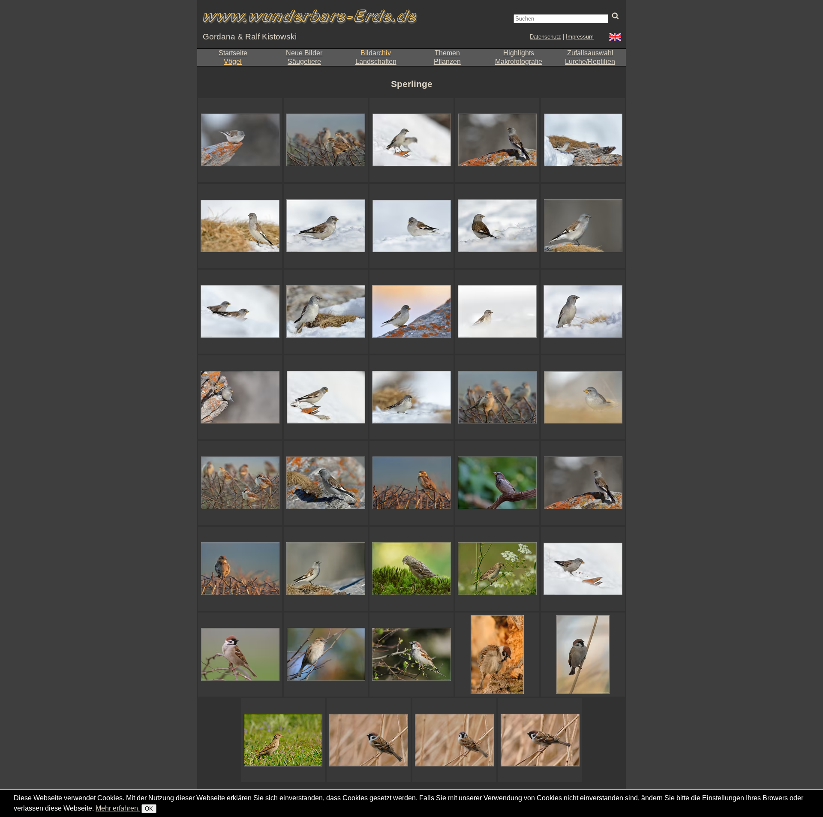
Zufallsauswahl (590, 53)
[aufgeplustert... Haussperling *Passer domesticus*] (240, 483)
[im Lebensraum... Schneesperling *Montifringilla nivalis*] (326, 312)
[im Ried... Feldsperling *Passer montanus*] (540, 740)
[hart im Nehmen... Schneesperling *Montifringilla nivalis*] (583, 569)
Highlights (518, 53)
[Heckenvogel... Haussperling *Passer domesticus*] (411, 483)
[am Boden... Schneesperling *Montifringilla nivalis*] (583, 397)
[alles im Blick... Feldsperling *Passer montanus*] (454, 740)
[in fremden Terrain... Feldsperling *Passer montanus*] (583, 655)
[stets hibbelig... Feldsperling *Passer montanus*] (240, 655)
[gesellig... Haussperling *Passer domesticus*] (326, 140)
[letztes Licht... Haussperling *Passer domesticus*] (240, 569)
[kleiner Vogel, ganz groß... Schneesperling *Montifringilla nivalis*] (240, 226)
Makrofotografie (518, 61)
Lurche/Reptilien (590, 61)
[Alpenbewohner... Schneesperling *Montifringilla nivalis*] (326, 569)
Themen (447, 53)
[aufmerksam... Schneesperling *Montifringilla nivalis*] (497, 226)
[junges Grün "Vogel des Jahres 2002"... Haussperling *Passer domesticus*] (411, 655)
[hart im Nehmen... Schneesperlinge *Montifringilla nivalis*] (240, 312)
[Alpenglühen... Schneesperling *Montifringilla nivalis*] (411, 312)
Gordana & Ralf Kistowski (250, 36)
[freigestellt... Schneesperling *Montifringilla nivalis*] (583, 226)
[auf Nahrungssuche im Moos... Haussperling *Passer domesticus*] (411, 569)
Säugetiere (304, 61)
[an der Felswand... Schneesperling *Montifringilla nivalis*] (240, 397)
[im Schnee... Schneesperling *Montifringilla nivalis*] (326, 226)
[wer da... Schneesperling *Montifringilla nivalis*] (583, 312)
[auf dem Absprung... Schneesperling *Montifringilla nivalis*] (240, 140)
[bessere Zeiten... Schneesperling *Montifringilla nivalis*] (411, 140)
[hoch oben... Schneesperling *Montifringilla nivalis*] (497, 140)
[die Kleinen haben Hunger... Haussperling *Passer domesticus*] (497, 569)
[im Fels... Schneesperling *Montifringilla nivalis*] (326, 483)
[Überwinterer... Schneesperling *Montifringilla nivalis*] (411, 226)
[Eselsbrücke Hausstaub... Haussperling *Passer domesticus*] (497, 483)
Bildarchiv (375, 53)
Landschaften (375, 61)
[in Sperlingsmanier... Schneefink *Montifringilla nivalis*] (411, 397)
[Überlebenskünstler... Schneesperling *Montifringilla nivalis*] (497, 312)
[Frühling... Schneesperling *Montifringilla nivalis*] (326, 397)
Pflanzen (447, 61)
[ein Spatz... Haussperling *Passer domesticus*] (283, 740)
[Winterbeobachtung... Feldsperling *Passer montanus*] (369, 740)
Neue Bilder (304, 53)
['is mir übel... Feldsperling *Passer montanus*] (497, 655)
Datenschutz (545, 36)
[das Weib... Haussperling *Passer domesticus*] (326, 655)
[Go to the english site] (615, 38)
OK (149, 808)
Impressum (580, 36)
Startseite (233, 53)
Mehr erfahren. (118, 808)
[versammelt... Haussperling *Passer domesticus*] (497, 397)
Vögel (233, 61)
